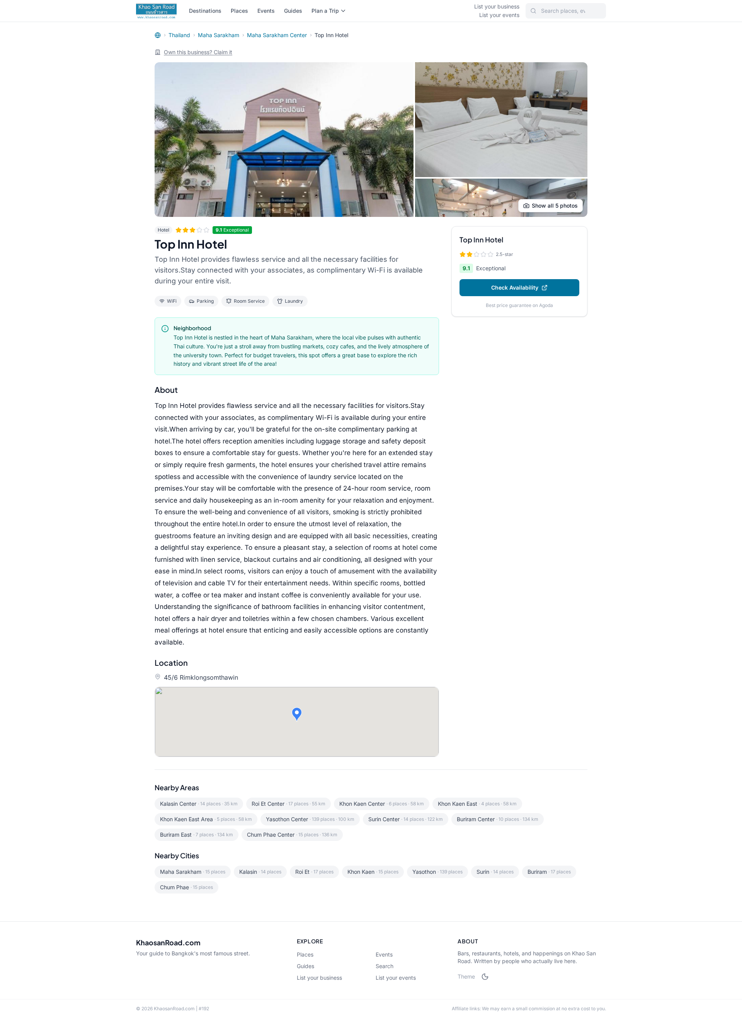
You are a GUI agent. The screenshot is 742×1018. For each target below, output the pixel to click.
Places (239, 10)
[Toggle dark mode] (485, 977)
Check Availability (514, 287)
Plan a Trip (325, 10)
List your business (496, 6)
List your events (499, 15)
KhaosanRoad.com (168, 942)
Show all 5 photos (555, 205)
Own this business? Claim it (198, 52)
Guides (293, 10)
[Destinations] (158, 35)
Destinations (205, 10)
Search (384, 966)
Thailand (179, 35)
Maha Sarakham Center (277, 35)
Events (266, 10)
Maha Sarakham (218, 35)
